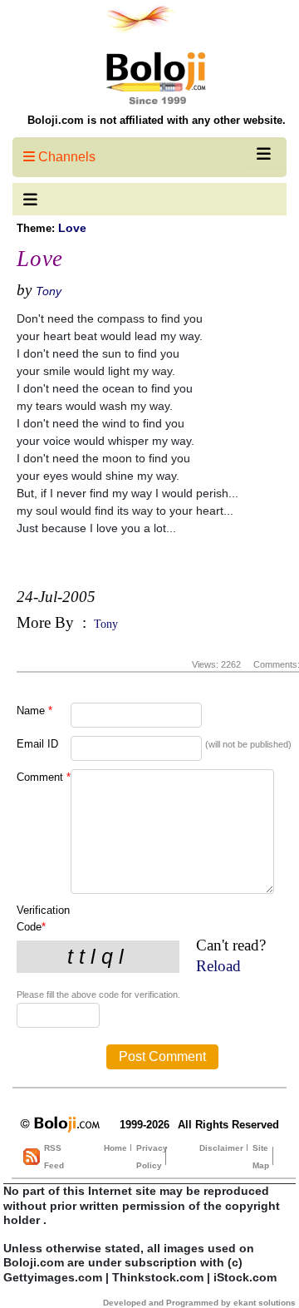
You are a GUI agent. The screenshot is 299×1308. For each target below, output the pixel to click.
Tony (48, 291)
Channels (65, 157)
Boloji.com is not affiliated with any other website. (156, 120)
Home (115, 1148)
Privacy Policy (152, 1156)
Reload (218, 966)
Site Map (260, 1156)
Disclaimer (221, 1148)
